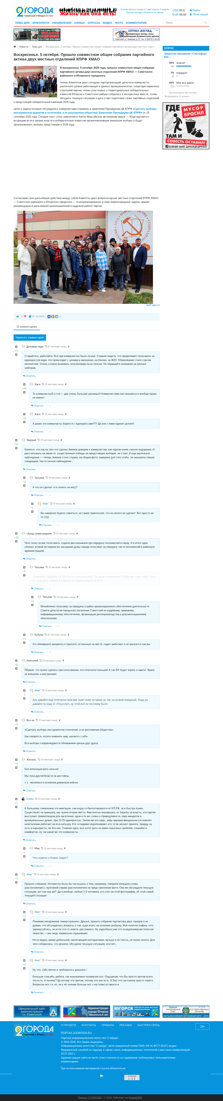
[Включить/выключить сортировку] (166, 93)
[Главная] (15, 46)
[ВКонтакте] (49, 316)
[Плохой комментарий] (16, 355)
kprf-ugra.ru (153, 304)
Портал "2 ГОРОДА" (90, 1097)
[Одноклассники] (52, 316)
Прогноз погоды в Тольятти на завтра (144, 12)
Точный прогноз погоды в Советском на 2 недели (144, 9)
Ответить (30, 376)
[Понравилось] (17, 316)
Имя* (46, 503)
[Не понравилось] (25, 316)
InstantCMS (135, 1097)
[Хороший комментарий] (16, 347)
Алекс (30, 798)
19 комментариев (26, 326)
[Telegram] (56, 316)
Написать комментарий (30, 337)
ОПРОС (169, 48)
